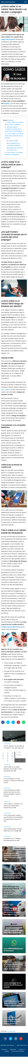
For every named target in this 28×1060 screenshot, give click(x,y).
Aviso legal (13, 1049)
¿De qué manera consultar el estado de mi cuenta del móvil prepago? (13, 129)
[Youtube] (21, 1038)
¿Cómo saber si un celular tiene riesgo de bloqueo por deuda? (14, 136)
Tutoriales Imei (11, 1031)
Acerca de (4, 1049)
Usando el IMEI (13, 141)
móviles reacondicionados (10, 627)
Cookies (6, 1051)
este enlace (5, 390)
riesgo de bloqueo (7, 39)
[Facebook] (5, 1038)
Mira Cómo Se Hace (22, 1045)
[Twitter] (10, 1038)
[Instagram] (15, 1038)
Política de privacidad (18, 1051)
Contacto (22, 1049)
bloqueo (6, 103)
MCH (7, 14)
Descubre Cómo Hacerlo (7, 1045)
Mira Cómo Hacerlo (8, 2)
